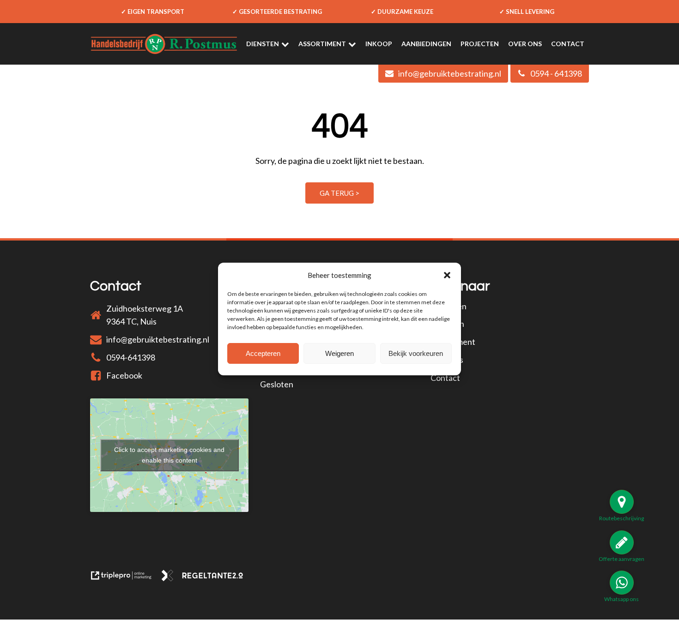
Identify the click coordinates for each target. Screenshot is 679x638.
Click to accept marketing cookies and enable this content (169, 455)
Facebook (124, 375)
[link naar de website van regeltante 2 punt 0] (206, 578)
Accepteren (263, 353)
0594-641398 (130, 357)
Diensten (262, 44)
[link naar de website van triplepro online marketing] (125, 578)
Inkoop (378, 44)
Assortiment (322, 44)
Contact (567, 44)
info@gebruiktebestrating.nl (157, 339)
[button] (447, 275)
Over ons (525, 44)
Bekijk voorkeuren (415, 353)
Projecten (480, 44)
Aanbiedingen (426, 44)
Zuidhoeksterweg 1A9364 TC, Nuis (144, 315)
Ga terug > (339, 193)
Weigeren (339, 353)
